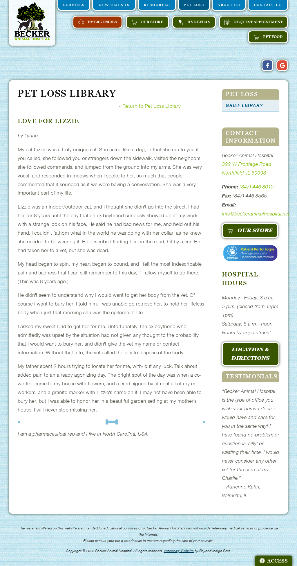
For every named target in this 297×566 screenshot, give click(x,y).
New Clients (114, 5)
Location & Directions (250, 353)
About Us (229, 5)
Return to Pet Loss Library (151, 106)
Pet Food (272, 37)
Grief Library (244, 105)
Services (74, 5)
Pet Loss (194, 5)
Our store (151, 22)
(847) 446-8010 (257, 186)
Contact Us (268, 5)
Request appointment (257, 22)
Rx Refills (198, 22)
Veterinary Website (179, 551)
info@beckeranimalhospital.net (255, 213)
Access (277, 561)
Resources (157, 5)
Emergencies (102, 22)
